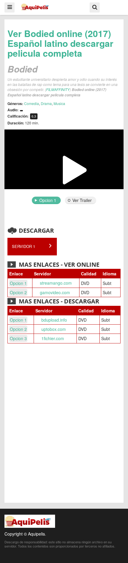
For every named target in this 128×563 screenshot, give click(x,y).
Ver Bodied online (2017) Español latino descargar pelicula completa (60, 43)
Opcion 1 (47, 200)
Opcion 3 (18, 338)
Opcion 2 (18, 292)
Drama (46, 103)
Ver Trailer (82, 200)
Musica (59, 103)
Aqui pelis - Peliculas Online (36, 7)
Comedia (31, 103)
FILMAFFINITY (58, 89)
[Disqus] (64, 424)
